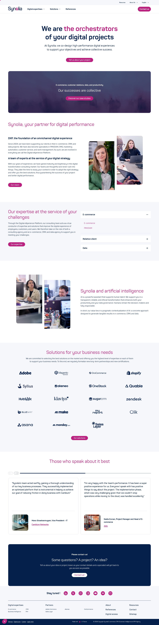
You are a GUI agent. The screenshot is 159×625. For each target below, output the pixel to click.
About (108, 605)
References (111, 609)
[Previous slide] (10, 473)
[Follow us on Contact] (110, 593)
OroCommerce (88, 609)
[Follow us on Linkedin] (65, 593)
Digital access (112, 614)
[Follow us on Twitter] (73, 593)
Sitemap (133, 614)
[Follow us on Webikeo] (103, 593)
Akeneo (67, 609)
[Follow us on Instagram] (80, 593)
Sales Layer (49, 612)
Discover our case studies (79, 98)
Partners (49, 605)
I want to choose (13, 614)
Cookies (24, 621)
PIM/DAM (88, 228)
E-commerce (89, 223)
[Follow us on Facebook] (88, 593)
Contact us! (79, 575)
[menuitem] (35, 9)
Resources (134, 605)
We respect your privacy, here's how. (15, 607)
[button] (4, 621)
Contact (133, 609)
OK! (36, 614)
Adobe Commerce (51, 609)
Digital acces (17, 621)
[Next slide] (16, 473)
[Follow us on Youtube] (95, 593)
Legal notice (30, 621)
